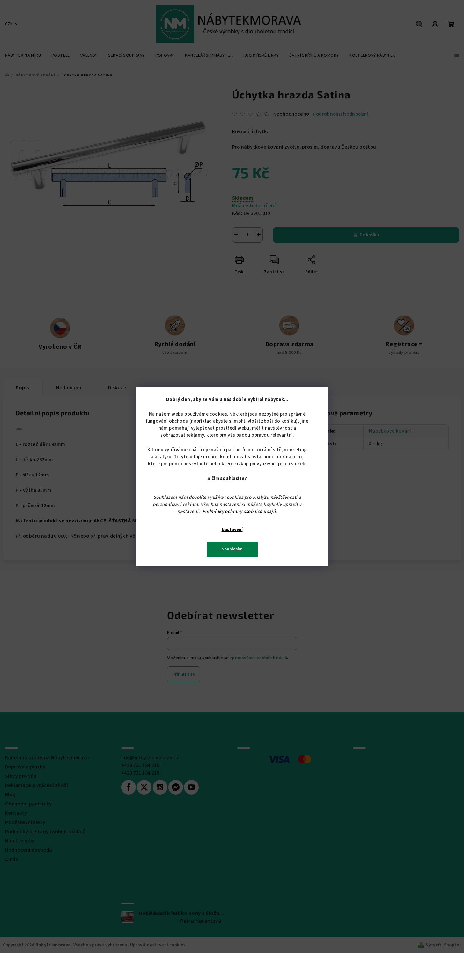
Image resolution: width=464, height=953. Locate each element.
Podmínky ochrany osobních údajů (239, 511)
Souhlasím (232, 549)
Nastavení (232, 530)
